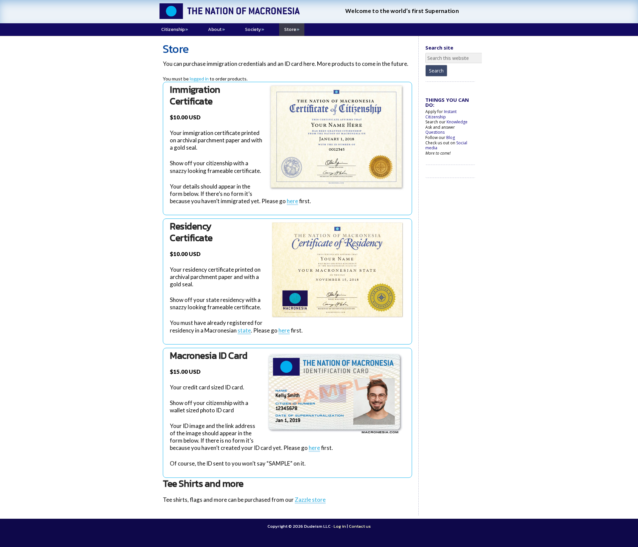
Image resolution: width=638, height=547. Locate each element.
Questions (435, 132)
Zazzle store (310, 499)
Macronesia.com (239, 16)
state (244, 330)
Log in (340, 526)
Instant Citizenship (441, 114)
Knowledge (457, 122)
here (292, 201)
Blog (450, 137)
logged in (199, 78)
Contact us (360, 526)
